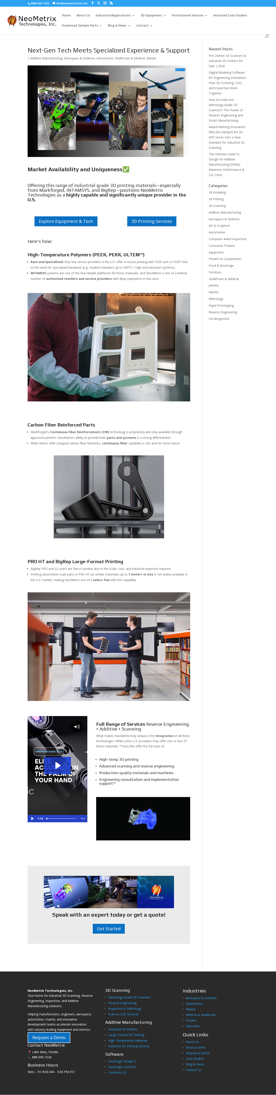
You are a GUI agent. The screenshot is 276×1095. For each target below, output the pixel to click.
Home (66, 15)
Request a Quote (198, 1053)
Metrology (216, 299)
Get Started (109, 929)
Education (193, 1026)
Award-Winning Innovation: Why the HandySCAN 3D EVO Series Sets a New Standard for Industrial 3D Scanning (227, 137)
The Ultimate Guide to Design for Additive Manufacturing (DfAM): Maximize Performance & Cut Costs (227, 164)
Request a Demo (49, 1037)
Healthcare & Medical (130, 58)
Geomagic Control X (122, 1067)
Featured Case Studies (230, 15)
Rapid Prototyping (221, 305)
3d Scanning (217, 206)
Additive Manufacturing (46, 58)
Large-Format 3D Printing (126, 1035)
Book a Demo (196, 1047)
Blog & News (117, 25)
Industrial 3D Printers (123, 1029)
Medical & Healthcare (201, 1015)
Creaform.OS (117, 1072)
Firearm (192, 1020)
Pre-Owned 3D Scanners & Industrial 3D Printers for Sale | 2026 (227, 61)
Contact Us (193, 1070)
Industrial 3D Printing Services (129, 1046)
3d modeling (217, 192)
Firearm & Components (225, 259)
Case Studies (195, 1059)
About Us (83, 15)
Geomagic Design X (122, 1061)
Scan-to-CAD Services (123, 1014)
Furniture (215, 272)
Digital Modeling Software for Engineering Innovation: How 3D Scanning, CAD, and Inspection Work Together (227, 82)
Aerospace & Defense (79, 58)
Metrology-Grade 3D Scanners (129, 997)
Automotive (105, 58)
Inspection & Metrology (124, 1008)
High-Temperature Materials (128, 1040)
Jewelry (214, 285)
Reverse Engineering (223, 312)
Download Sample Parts (80, 25)
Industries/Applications (113, 15)
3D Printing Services (152, 221)
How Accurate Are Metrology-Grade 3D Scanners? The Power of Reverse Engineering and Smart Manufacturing (226, 110)
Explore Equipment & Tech (66, 221)
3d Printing (216, 199)
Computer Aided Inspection (228, 239)
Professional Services (187, 15)
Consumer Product (222, 246)
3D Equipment (151, 15)
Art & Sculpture (219, 225)
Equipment (216, 252)
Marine (151, 58)
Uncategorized (219, 319)
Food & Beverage (221, 265)
